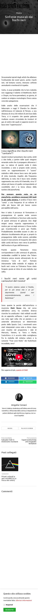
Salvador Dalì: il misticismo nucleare (9, 441)
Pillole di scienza (27, 428)
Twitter (29, 378)
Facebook (11, 378)
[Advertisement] (19, 54)
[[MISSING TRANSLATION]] (31, 4)
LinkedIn (11, 381)
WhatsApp (29, 381)
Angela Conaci (19, 405)
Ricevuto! (9, 609)
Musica (19, 13)
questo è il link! (22, 370)
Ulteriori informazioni (24, 600)
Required (9, 605)
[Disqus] (18, 521)
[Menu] (35, 4)
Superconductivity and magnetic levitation (29, 442)
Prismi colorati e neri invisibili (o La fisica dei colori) (9, 478)
